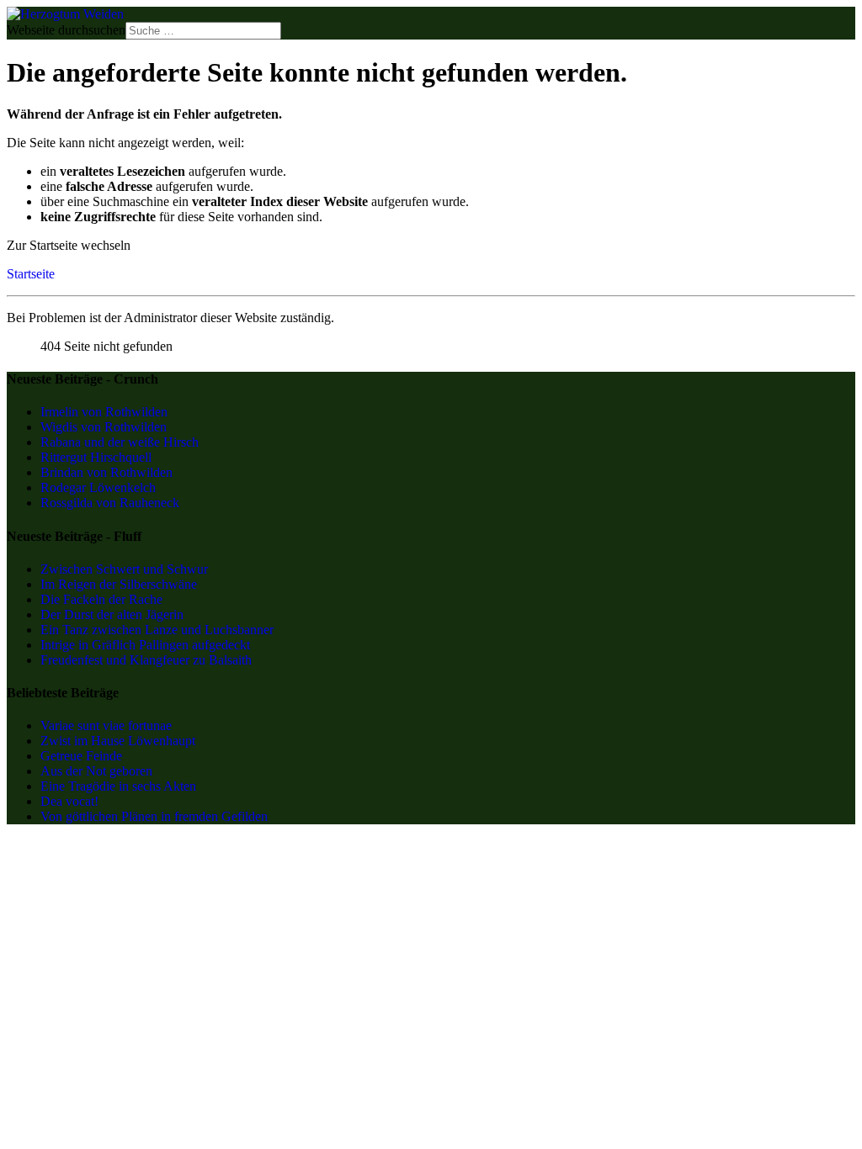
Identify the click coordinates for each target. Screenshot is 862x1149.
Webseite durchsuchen (66, 30)
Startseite (31, 274)
